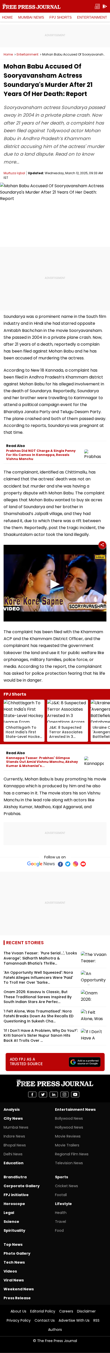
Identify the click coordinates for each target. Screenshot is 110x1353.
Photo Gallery (17, 1253)
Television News (69, 1163)
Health (61, 1212)
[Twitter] (67, 864)
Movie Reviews (68, 1136)
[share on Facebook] (32, 1094)
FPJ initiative (16, 1194)
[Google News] (41, 864)
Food (59, 1230)
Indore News (14, 1136)
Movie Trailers (67, 1145)
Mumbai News (31, 17)
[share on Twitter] (43, 1094)
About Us (18, 1311)
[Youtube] (83, 864)
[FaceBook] (60, 864)
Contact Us (45, 1320)
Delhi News (13, 1154)
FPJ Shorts (60, 17)
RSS (96, 1320)
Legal (9, 1212)
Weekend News (19, 1289)
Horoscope (14, 1203)
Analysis (12, 1109)
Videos (10, 1271)
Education (14, 1163)
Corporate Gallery (22, 1185)
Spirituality (14, 1230)
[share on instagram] (64, 1094)
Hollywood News (69, 1127)
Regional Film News (72, 1154)
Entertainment (92, 17)
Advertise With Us (74, 1320)
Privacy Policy (19, 1320)
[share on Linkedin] (54, 1094)
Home (7, 17)
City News (13, 1118)
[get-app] (104, 6)
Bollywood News (69, 1118)
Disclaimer (86, 1311)
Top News (13, 1244)
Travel (60, 1221)
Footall (61, 1194)
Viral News (14, 1280)
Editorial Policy (42, 1311)
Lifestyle (63, 1203)
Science (11, 1221)
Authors (55, 1329)
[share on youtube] (75, 1094)
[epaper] (97, 6)
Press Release (17, 1298)
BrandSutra (15, 1177)
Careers (66, 1311)
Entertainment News (75, 1109)
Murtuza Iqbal (14, 173)
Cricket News (66, 1185)
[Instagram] (75, 864)
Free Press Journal (32, 6)
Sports (61, 1177)
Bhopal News (15, 1145)
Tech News (14, 1262)
